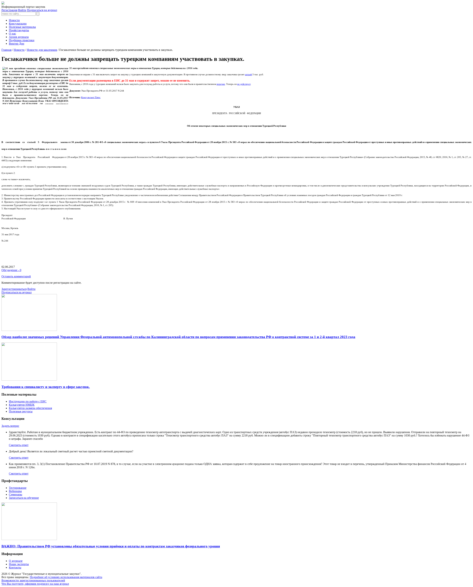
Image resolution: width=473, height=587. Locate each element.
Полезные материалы (22, 26)
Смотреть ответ (18, 445)
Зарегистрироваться (14, 289)
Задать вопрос (10, 425)
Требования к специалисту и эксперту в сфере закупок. (45, 387)
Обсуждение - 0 (11, 270)
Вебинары (15, 491)
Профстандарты (19, 30)
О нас (12, 33)
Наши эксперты (19, 564)
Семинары (15, 494)
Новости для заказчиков (42, 49)
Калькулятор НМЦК (22, 404)
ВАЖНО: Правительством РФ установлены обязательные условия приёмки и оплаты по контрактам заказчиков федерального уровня (110, 546)
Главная (6, 49)
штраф (248, 74)
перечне (221, 84)
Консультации (18, 23)
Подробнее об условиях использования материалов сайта (66, 577)
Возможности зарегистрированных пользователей (33, 580)
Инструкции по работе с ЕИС (28, 401)
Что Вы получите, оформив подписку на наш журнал (35, 583)
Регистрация (9, 10)
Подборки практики (21, 40)
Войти (22, 10)
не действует (244, 84)
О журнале (16, 560)
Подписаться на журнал (42, 10)
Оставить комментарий (16, 276)
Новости (14, 20)
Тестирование (17, 487)
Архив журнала (19, 36)
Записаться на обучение (24, 497)
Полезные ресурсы (21, 411)
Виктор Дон (16, 43)
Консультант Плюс (91, 97)
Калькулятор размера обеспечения (30, 408)
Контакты (15, 567)
